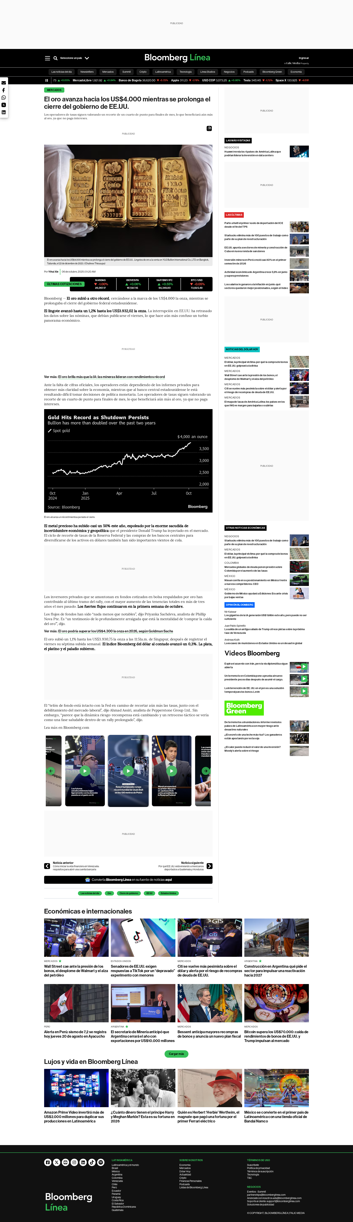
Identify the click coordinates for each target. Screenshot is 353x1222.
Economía (184, 1164)
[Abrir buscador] (55, 58)
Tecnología (253, 1174)
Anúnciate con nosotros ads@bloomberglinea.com (274, 1198)
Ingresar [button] (304, 58)
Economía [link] (296, 71)
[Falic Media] (287, 63)
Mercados (54, 90)
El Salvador (118, 1203)
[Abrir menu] (47, 58)
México (116, 1171)
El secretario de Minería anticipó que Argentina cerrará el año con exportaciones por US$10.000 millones (143, 1036)
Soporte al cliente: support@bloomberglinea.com (273, 1201)
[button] (209, 128)
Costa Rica (118, 1200)
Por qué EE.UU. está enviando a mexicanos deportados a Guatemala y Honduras (181, 868)
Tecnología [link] (186, 71)
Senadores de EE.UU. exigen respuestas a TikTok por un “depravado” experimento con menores (143, 970)
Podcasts (184, 1184)
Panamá (116, 1193)
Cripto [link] (143, 71)
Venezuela (117, 1180)
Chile (114, 1184)
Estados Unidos (168, 893)
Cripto (182, 1177)
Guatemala (117, 1210)
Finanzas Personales (190, 1180)
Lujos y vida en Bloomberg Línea (91, 1062)
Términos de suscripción (260, 1171)
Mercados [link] (108, 71)
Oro (109, 893)
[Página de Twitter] (56, 1162)
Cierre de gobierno (129, 893)
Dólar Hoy (184, 1171)
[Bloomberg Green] (266, 708)
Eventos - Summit (256, 1191)
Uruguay (116, 1197)
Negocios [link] (229, 71)
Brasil (115, 1168)
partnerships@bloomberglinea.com (266, 1194)
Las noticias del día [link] (61, 71)
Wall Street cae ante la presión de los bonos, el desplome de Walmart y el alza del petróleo (76, 970)
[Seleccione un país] (86, 58)
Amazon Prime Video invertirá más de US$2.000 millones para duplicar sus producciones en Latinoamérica (74, 1116)
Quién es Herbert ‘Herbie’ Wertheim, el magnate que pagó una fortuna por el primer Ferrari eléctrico (208, 1116)
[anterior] (47, 866)
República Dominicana (124, 1206)
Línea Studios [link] (207, 71)
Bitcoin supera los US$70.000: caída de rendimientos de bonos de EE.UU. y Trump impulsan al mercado (276, 1036)
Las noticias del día (90, 893)
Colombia (117, 1177)
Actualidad (185, 1174)
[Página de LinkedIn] (83, 1162)
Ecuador (116, 1190)
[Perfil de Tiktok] (92, 1162)
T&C (249, 1177)
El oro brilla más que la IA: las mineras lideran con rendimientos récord (111, 377)
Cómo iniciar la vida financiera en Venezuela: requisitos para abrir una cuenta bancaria (76, 868)
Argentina (117, 1174)
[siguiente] (210, 866)
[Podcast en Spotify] (100, 1162)
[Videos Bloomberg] (266, 654)
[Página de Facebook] (47, 1162)
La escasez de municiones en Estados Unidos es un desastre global (263, 643)
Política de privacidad (258, 1168)
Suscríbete (253, 1164)
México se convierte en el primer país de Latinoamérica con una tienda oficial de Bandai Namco (276, 1116)
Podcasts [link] (248, 71)
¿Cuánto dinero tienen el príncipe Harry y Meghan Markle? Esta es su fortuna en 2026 (143, 1116)
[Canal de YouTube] (65, 1162)
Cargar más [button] (176, 1054)
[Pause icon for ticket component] (46, 80)
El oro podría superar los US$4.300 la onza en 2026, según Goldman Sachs (115, 631)
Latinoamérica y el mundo (125, 1164)
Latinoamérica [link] (163, 71)
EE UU (149, 893)
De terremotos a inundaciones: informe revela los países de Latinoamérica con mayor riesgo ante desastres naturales (252, 726)
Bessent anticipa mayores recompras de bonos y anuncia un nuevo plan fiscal (209, 1034)
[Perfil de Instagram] (74, 1162)
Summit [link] (126, 71)
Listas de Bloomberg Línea (193, 1187)
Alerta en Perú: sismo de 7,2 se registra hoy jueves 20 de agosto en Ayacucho (75, 1034)
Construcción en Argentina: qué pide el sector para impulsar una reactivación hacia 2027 (275, 970)
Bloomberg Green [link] (272, 71)
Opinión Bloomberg (239, 604)
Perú (114, 1187)
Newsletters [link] (87, 71)
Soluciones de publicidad (260, 1204)
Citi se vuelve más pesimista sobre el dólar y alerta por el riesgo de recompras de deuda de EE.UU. (210, 970)
